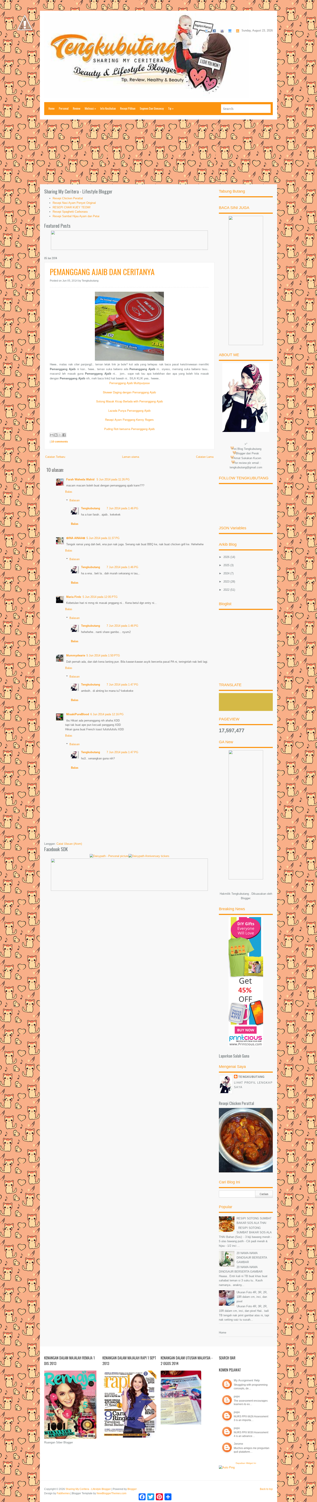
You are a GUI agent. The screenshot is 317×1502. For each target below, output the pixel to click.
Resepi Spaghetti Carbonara (70, 211)
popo (237, 1396)
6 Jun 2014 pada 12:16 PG (107, 714)
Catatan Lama (204, 456)
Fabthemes (63, 1493)
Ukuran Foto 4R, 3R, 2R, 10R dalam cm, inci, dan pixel (252, 1297)
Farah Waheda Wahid (80, 479)
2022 (226, 589)
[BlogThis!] (56, 435)
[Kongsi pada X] (60, 435)
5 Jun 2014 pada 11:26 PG (113, 479)
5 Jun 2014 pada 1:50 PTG (103, 655)
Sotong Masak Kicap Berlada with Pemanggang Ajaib (129, 401)
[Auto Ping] (227, 1467)
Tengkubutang (90, 508)
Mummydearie (75, 655)
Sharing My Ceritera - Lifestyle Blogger (88, 1489)
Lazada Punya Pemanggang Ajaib (129, 410)
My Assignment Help (247, 1380)
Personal (64, 108)
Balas (68, 491)
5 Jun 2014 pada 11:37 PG (102, 538)
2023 (226, 581)
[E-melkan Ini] (52, 435)
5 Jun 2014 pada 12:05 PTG (100, 596)
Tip (171, 108)
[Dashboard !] (24, 43)
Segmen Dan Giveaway (152, 108)
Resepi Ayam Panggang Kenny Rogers (129, 420)
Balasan (74, 500)
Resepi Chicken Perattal (68, 198)
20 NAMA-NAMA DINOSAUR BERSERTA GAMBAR (252, 1257)
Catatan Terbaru (55, 456)
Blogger (245, 898)
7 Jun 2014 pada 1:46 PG (122, 508)
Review (76, 108)
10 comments (59, 441)
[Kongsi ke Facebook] (64, 435)
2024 (226, 573)
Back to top (266, 1489)
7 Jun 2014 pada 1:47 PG (122, 684)
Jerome (238, 1443)
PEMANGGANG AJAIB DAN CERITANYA (102, 271)
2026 (226, 557)
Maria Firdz (73, 596)
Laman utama (130, 456)
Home (52, 108)
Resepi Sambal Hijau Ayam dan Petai (76, 216)
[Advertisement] (158, 152)
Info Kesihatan (108, 108)
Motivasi (90, 108)
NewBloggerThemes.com (111, 1493)
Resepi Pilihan (127, 108)
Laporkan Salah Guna (234, 1056)
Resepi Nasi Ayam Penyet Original (74, 202)
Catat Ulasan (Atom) (69, 843)
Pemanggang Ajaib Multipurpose (129, 383)
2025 (226, 565)
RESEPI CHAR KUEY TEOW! (72, 207)
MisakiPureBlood (77, 714)
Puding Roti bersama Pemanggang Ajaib (129, 429)
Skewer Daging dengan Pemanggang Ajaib (129, 392)
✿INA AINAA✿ (75, 538)
